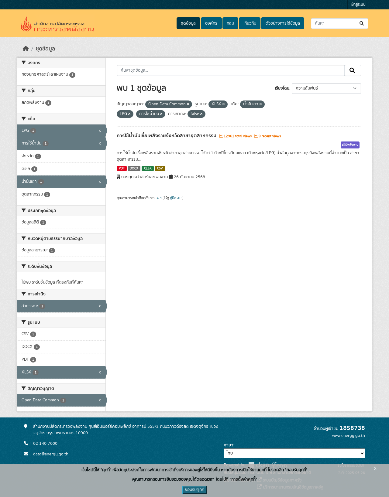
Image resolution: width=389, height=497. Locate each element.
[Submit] (362, 23)
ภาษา (228, 445)
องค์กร (211, 23)
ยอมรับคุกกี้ (194, 490)
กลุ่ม (230, 23)
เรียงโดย (282, 88)
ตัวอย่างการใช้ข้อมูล (283, 23)
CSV (160, 168)
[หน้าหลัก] (26, 49)
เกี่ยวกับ (249, 23)
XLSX (148, 168)
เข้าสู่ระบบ (358, 5)
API (159, 198)
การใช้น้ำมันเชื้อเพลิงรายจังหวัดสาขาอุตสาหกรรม (167, 136)
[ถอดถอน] (188, 104)
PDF (122, 168)
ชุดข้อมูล (188, 23)
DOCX (134, 168)
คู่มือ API (176, 198)
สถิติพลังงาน (350, 145)
